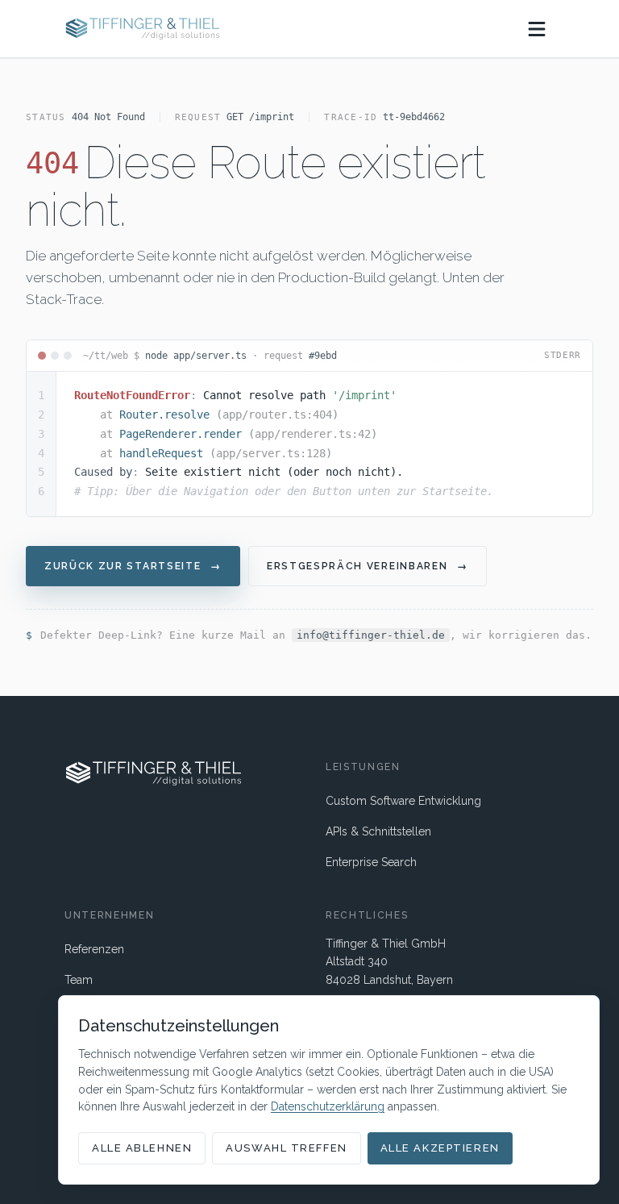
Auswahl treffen (286, 1148)
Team (78, 979)
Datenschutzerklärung (327, 1106)
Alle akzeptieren (440, 1148)
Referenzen (94, 949)
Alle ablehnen (142, 1148)
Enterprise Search (371, 862)
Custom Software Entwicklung (403, 800)
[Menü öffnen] (537, 29)
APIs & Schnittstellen (378, 831)
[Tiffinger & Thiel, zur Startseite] (142, 28)
